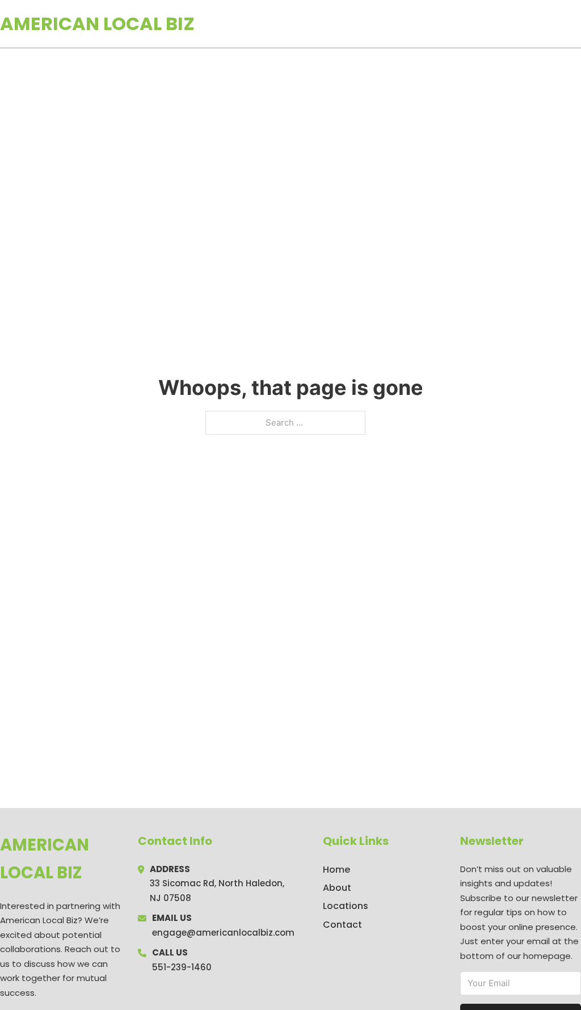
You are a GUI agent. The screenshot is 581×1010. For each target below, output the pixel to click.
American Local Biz (97, 23)
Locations (500, 23)
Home (449, 23)
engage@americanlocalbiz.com (223, 933)
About (337, 887)
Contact (342, 924)
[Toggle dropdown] (577, 24)
